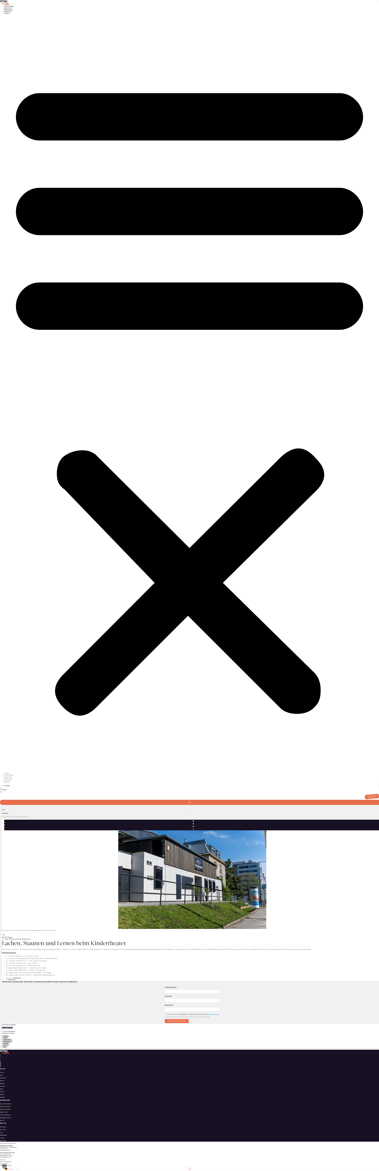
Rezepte (2, 1097)
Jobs (1, 1132)
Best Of (2, 1120)
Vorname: (168, 996)
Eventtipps (8, 8)
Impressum (2, 1159)
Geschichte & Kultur (5, 1104)
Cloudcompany (0, 1064)
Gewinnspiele (8, 10)
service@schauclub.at (5, 1157)
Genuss (2, 1094)
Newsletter (3, 1140)
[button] (189, 393)
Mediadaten (3, 1135)
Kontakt (2, 1138)
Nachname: (169, 1005)
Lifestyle (2, 1086)
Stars (1, 1075)
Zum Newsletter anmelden (177, 1021)
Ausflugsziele (9, 6)
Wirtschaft (3, 1078)
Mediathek (7, 11)
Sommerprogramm (9, 953)
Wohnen (2, 1083)
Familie (2, 1092)
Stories (6, 4)
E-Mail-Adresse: (171, 987)
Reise (1, 1089)
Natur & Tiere (3, 1112)
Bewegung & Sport (5, 1117)
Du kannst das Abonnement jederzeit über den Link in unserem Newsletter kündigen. (187, 1017)
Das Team (3, 1129)
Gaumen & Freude (5, 1106)
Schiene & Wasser (5, 1115)
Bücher (2, 1080)
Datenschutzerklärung (212, 1014)
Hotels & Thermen (5, 1109)
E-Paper (6, 13)
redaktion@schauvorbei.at (6, 1155)
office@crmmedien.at (5, 1150)
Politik (2, 1072)
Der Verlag (3, 1127)
